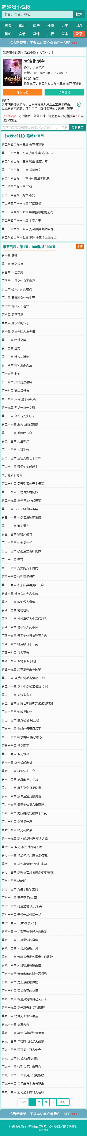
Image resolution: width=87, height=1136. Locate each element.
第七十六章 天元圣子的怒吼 (20, 897)
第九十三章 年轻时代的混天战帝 (23, 1041)
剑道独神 (69, 116)
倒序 (80, 246)
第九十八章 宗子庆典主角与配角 (23, 1083)
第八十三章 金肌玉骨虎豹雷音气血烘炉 (27, 957)
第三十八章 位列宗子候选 (18, 576)
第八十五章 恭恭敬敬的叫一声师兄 (24, 973)
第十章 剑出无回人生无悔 (18, 331)
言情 (22, 33)
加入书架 (23, 92)
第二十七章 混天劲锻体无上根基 (23, 483)
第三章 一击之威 (12, 272)
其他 (36, 33)
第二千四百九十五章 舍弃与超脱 (60, 83)
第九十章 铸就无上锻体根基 (20, 1016)
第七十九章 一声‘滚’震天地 (19, 923)
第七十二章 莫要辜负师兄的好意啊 (24, 864)
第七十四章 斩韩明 (14, 880)
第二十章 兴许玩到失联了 (18, 416)
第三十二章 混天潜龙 (15, 526)
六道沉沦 (39, 67)
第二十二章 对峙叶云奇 (17, 433)
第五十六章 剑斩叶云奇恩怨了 (21, 728)
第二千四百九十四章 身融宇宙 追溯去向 (28, 153)
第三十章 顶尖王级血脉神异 (20, 509)
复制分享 (77, 127)
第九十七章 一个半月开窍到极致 (23, 1075)
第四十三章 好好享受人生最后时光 (24, 618)
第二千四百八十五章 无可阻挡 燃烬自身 (28, 229)
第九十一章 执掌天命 (15, 1024)
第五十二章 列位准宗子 (17, 695)
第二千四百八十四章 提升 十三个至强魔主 (29, 237)
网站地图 (43, 1130)
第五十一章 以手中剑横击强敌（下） (26, 686)
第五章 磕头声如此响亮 (17, 289)
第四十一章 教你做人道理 (18, 602)
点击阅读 (64, 92)
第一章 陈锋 (9, 255)
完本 (64, 33)
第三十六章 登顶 (12, 559)
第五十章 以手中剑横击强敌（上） (24, 678)
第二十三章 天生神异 (15, 441)
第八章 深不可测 (12, 314)
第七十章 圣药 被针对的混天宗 (22, 847)
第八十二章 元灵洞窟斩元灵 (20, 948)
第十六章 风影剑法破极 (17, 382)
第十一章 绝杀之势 (14, 340)
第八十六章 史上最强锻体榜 (20, 982)
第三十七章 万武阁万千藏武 (20, 568)
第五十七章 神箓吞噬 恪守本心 (22, 737)
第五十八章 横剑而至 (15, 745)
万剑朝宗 (25, 116)
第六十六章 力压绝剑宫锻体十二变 (24, 813)
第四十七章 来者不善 (15, 652)
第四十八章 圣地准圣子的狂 (20, 661)
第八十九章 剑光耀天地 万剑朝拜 (23, 1007)
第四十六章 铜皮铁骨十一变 (20, 644)
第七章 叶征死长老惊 (15, 306)
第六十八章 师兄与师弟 (17, 830)
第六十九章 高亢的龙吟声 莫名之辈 (25, 838)
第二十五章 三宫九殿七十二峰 (21, 458)
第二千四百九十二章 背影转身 (21, 170)
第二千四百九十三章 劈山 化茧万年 (25, 161)
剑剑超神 (39, 116)
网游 (79, 25)
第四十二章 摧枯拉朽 (15, 610)
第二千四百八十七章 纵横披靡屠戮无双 (27, 212)
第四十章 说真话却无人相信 (20, 593)
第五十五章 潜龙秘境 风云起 (20, 720)
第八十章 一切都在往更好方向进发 (24, 931)
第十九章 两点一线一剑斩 (18, 407)
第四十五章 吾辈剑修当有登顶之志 (24, 635)
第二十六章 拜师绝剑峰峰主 (20, 466)
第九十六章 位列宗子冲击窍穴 (21, 1066)
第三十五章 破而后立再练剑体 (21, 551)
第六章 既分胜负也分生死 (18, 297)
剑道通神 (54, 116)
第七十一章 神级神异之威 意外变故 (25, 855)
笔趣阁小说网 (16, 6)
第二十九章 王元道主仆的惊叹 (21, 500)
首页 (8, 25)
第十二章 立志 (11, 348)
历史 (64, 25)
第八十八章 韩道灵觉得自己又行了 (24, 999)
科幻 (8, 33)
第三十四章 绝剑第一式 (17, 542)
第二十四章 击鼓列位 (15, 449)
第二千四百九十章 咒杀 (17, 186)
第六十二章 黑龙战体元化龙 (20, 779)
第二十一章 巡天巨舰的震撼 (20, 424)
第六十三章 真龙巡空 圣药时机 (22, 788)
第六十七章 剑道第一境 (17, 821)
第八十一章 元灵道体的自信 (20, 940)
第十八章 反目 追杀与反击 (19, 399)
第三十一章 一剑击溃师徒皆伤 (21, 517)
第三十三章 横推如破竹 (17, 534)
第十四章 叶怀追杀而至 (17, 365)
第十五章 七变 (11, 373)
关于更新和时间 (12, 475)
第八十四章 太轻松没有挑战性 (21, 965)
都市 (50, 25)
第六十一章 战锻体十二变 (18, 771)
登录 (79, 33)
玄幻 (22, 25)
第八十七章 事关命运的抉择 (20, 990)
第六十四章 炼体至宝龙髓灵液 (21, 796)
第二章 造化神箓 (12, 264)
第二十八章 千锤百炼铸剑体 (20, 492)
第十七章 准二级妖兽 (15, 390)
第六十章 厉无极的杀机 (17, 762)
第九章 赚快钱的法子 (15, 323)
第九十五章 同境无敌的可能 (20, 1058)
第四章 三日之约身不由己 (18, 280)
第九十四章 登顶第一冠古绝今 (21, 1049)
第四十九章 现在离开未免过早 (21, 669)
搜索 (79, 14)
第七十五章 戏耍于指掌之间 (20, 889)
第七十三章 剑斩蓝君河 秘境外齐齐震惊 (28, 872)
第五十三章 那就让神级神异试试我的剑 (27, 703)
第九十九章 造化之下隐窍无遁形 (23, 1092)
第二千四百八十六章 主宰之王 (21, 220)
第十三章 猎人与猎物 (15, 357)
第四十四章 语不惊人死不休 (20, 627)
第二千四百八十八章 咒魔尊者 (21, 203)
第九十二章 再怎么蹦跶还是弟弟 (23, 1033)
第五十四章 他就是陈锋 (17, 711)
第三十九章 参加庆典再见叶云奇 (23, 585)
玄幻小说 (30, 52)
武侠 (36, 25)
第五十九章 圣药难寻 (15, 754)
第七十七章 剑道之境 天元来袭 (22, 906)
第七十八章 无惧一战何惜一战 (21, 914)
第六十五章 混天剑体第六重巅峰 (23, 804)
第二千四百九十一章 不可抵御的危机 (26, 178)
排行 (50, 33)
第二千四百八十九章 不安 (18, 195)
